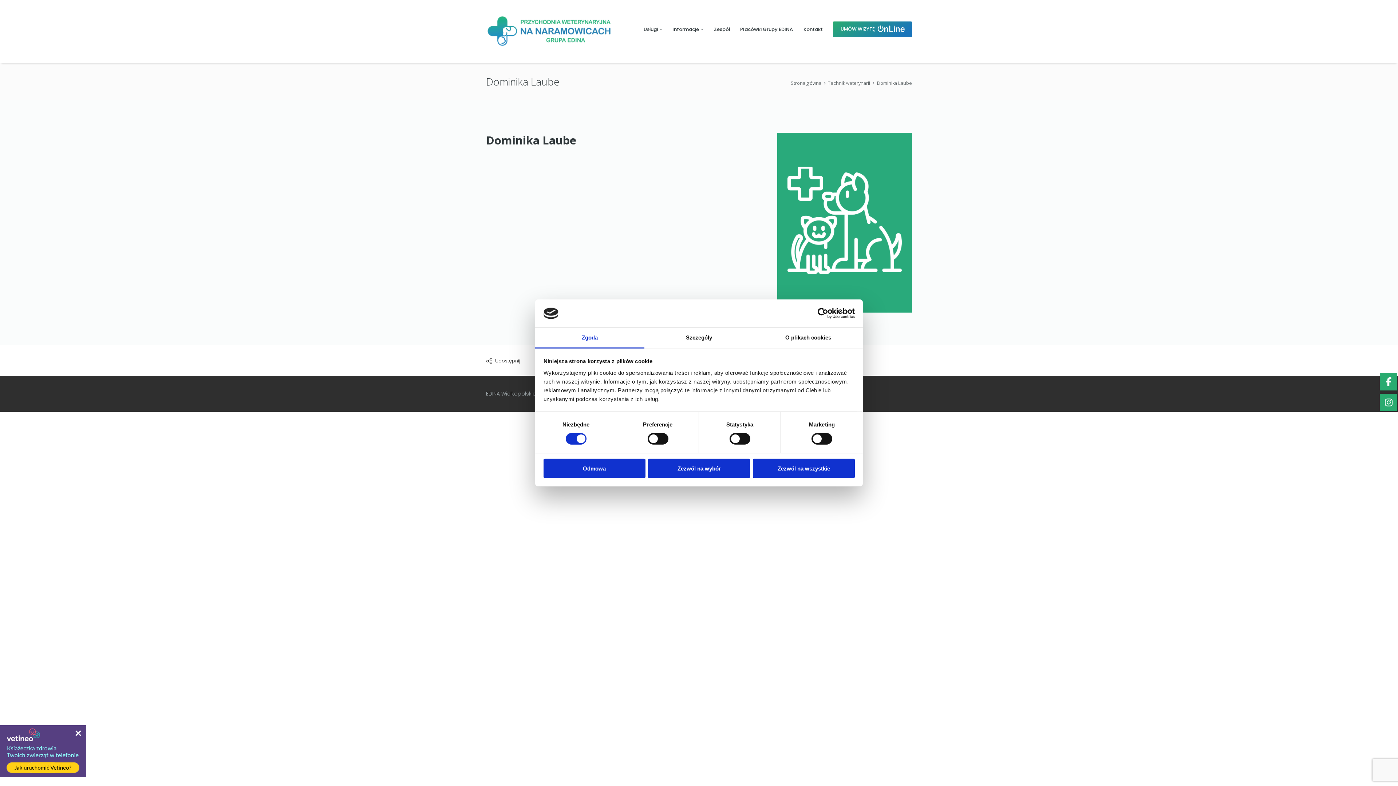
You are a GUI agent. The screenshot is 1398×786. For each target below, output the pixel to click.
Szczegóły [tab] (699, 337)
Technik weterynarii (849, 83)
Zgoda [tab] (590, 337)
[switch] (658, 439)
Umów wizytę (858, 28)
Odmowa (594, 468)
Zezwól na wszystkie (804, 468)
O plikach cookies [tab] (808, 337)
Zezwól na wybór (699, 468)
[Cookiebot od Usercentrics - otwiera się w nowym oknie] (823, 313)
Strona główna (806, 83)
